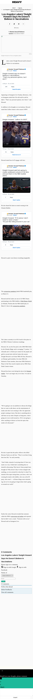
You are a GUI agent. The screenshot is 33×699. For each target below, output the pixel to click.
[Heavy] (17, 2)
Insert (15, 697)
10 (6, 152)
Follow (15, 70)
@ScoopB (9, 70)
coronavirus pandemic (10, 291)
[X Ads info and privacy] (29, 83)
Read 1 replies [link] (16, 200)
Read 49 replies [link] (17, 89)
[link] (29, 69)
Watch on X (25, 123)
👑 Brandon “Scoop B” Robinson (15, 69)
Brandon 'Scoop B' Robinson (17, 31)
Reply (12, 86)
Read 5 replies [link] (16, 247)
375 (6, 86)
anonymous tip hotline (17, 516)
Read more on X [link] (16, 154)
